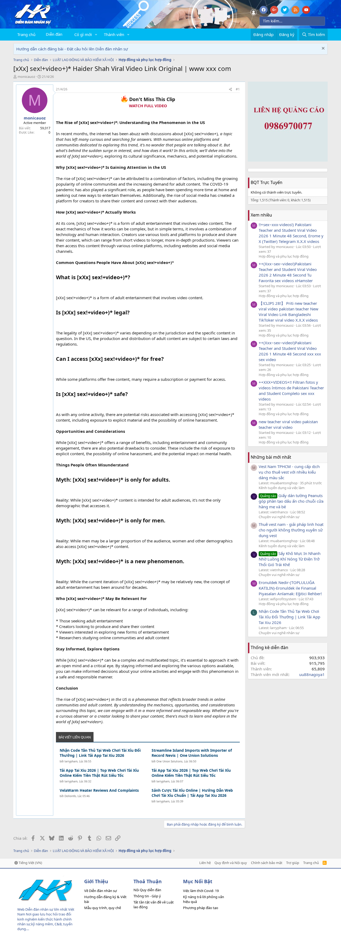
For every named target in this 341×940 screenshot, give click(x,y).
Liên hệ (205, 862)
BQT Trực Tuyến (266, 182)
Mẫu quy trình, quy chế (102, 907)
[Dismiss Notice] (322, 49)
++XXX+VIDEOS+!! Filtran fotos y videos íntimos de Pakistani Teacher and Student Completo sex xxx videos (291, 390)
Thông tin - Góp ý (147, 896)
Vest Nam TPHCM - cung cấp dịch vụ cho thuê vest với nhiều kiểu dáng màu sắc (289, 472)
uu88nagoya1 (312, 674)
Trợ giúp (292, 862)
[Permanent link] (132, 277)
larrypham (71, 761)
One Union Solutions (169, 761)
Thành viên (114, 34)
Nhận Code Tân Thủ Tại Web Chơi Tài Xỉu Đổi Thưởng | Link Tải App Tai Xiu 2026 (100, 753)
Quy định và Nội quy (230, 862)
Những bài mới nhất (271, 457)
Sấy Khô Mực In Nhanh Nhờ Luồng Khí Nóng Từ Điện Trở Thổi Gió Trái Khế (289, 559)
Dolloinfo (70, 796)
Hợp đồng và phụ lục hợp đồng (283, 256)
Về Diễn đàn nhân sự (100, 890)
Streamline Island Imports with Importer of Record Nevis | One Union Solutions (192, 753)
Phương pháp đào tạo (200, 907)
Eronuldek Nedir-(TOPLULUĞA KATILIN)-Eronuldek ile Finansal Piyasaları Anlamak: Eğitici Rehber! (290, 588)
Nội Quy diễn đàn (147, 889)
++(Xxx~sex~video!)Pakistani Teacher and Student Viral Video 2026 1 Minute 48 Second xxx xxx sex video (290, 351)
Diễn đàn (54, 34)
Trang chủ (26, 34)
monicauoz (26, 76)
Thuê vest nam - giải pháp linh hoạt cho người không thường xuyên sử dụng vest (291, 530)
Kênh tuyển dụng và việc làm (282, 487)
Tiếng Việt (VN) (30, 862)
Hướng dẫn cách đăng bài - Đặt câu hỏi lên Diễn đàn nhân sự (72, 48)
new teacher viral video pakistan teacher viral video (288, 424)
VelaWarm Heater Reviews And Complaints (99, 790)
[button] (96, 35)
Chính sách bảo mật (266, 862)
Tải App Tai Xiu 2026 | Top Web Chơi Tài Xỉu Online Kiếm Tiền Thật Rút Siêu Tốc (99, 773)
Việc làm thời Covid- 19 (201, 890)
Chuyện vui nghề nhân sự (279, 516)
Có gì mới (83, 34)
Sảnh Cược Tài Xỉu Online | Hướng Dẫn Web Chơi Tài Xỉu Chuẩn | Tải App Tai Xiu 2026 (192, 793)
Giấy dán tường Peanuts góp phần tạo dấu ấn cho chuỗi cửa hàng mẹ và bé (291, 501)
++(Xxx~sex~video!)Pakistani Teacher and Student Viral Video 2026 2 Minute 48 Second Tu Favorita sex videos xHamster (288, 272)
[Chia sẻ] (230, 89)
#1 (238, 89)
